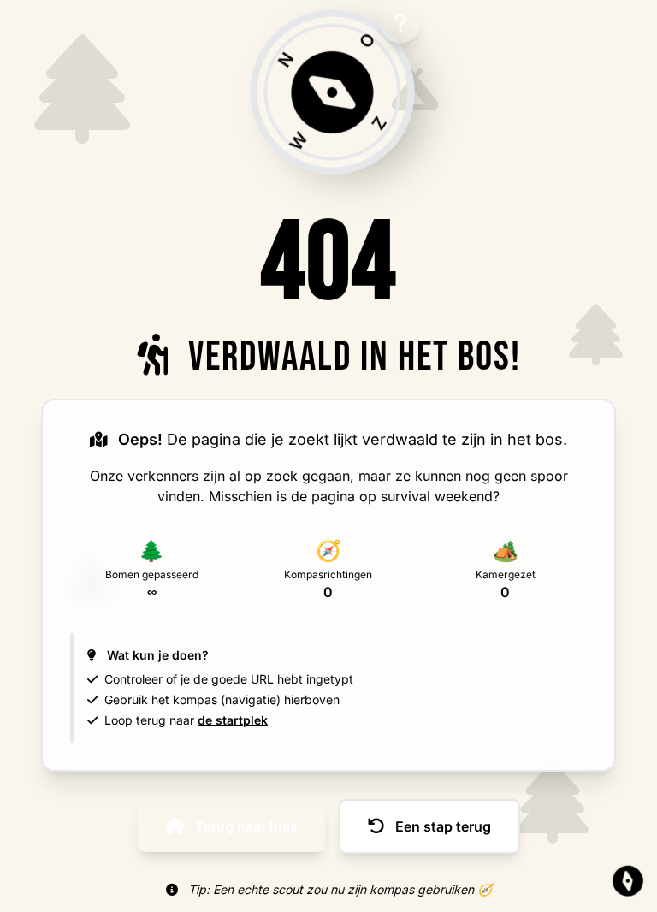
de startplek (233, 720)
